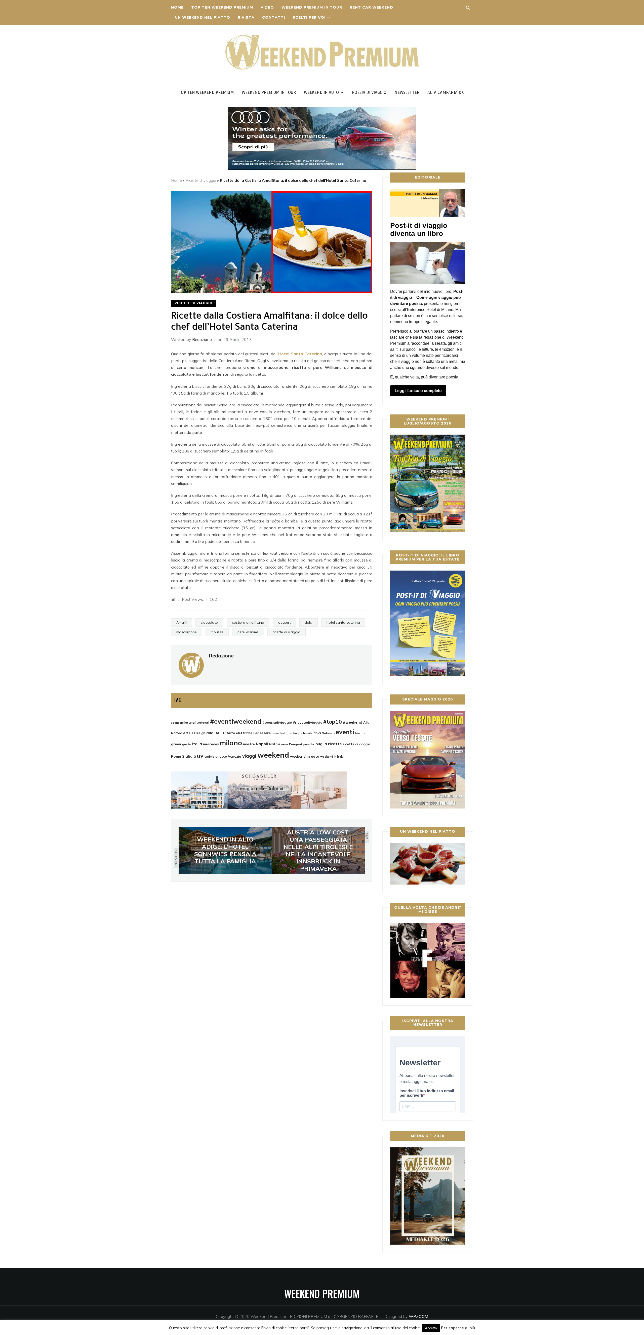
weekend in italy (331, 756)
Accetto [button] (431, 1328)
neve (284, 744)
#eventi (203, 722)
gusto (186, 744)
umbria (209, 756)
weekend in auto (304, 756)
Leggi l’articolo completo (418, 391)
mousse (217, 632)
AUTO (221, 733)
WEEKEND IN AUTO (321, 92)
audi (210, 732)
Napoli (262, 743)
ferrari (360, 733)
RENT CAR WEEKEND (371, 7)
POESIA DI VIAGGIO (369, 92)
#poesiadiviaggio (277, 722)
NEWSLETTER (406, 92)
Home (177, 7)
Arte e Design (194, 733)
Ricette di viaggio (201, 180)
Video (267, 7)
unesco (221, 756)
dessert (284, 622)
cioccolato (209, 622)
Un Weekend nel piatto (202, 17)
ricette (335, 743)
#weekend (352, 722)
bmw (275, 733)
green (176, 744)
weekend (273, 754)
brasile (307, 733)
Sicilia (187, 756)
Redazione (202, 339)
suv (198, 755)
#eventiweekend (235, 721)
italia (197, 744)
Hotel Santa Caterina (300, 353)
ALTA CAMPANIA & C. (446, 92)
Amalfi (181, 622)
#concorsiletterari (183, 722)
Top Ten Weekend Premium (222, 7)
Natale (274, 744)
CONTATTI (273, 17)
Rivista (246, 17)
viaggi (249, 756)
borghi (297, 733)
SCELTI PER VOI (309, 17)
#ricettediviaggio (307, 722)
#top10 (332, 721)
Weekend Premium (322, 1293)
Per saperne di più (458, 1327)
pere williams (248, 632)
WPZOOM (418, 1316)
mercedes (211, 744)
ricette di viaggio (286, 632)
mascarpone (186, 632)
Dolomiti (328, 733)
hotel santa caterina (343, 622)
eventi (345, 732)
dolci (308, 622)
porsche (308, 744)
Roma (176, 756)
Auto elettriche (239, 733)
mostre (249, 744)
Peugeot (295, 744)
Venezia (234, 756)
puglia (321, 744)
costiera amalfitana (248, 622)
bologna (286, 733)
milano (231, 743)
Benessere (262, 733)
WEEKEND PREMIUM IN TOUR (311, 7)
